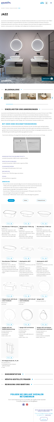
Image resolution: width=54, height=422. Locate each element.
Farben (25, 200)
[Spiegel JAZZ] (44, 286)
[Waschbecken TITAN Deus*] (9, 248)
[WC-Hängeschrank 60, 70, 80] (9, 348)
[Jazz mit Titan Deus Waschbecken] (11, 96)
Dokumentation (13, 374)
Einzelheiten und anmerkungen (21, 109)
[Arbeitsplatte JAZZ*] (27, 248)
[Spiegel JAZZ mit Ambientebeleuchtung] (9, 314)
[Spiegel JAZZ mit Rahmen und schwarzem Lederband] (44, 314)
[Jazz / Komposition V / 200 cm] (27, 56)
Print (8, 223)
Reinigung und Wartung (17, 384)
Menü (51, 3)
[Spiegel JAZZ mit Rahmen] (27, 314)
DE (46, 3)
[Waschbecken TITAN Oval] (44, 214)
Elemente (11, 200)
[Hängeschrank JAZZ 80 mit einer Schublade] (9, 286)
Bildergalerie (12, 89)
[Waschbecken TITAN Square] (9, 213)
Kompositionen (41, 200)
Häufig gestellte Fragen (18, 379)
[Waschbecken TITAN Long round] (27, 214)
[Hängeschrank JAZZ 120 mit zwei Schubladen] (27, 286)
